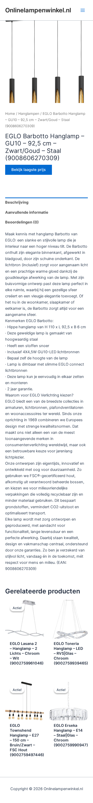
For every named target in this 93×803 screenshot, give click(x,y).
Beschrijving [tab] (16, 202)
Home (10, 113)
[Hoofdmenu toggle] (83, 10)
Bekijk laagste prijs (28, 169)
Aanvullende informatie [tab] (26, 212)
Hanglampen (28, 113)
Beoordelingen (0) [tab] (22, 222)
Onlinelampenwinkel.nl (38, 10)
